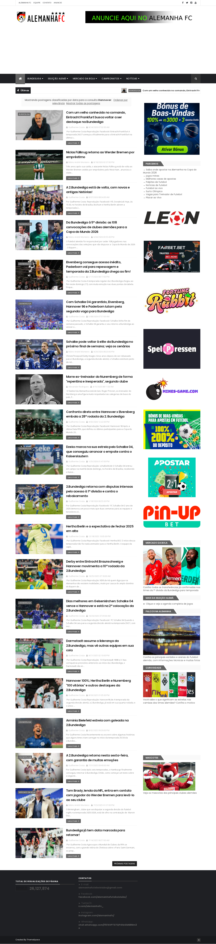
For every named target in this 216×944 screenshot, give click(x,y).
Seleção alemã (57, 78)
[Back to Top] (199, 940)
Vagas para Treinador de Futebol (164, 194)
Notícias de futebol (156, 185)
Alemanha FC (25, 3)
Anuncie (58, 3)
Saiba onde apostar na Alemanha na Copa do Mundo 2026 (170, 171)
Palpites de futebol (156, 182)
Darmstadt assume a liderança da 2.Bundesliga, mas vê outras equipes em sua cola (100, 645)
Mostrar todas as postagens (83, 103)
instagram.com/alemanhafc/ (96, 915)
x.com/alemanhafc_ (90, 906)
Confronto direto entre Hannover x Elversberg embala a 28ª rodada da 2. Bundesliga (100, 414)
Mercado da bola (84, 78)
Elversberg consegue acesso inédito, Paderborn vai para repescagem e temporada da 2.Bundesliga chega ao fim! (98, 267)
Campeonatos (110, 78)
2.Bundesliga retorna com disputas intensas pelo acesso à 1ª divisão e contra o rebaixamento (99, 491)
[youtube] (195, 3)
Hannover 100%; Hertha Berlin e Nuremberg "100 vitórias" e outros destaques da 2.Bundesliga (98, 685)
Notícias (131, 78)
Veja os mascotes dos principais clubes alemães (170, 792)
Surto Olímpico (154, 191)
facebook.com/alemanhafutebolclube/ (102, 897)
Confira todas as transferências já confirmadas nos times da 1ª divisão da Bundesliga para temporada (171, 589)
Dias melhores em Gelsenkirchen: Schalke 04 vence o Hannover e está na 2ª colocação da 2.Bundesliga (100, 606)
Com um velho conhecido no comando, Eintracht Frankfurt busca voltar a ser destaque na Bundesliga (96, 117)
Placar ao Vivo (153, 197)
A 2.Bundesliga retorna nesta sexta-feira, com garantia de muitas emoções (97, 757)
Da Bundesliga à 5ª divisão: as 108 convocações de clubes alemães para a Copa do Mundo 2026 (96, 227)
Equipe (37, 3)
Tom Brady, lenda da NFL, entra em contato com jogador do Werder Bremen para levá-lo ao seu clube (100, 795)
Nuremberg (24, 378)
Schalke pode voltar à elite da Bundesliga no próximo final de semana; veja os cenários (99, 343)
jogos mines (152, 175)
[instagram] (191, 3)
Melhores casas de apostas (161, 178)
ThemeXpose (33, 939)
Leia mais (72, 142)
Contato (47, 3)
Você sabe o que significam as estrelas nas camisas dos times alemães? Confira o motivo (169, 701)
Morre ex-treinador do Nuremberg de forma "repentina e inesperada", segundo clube (99, 378)
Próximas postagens (124, 863)
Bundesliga (34, 78)
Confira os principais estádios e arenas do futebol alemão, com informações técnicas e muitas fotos (171, 659)
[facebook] (183, 3)
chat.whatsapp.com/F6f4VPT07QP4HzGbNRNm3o (107, 926)
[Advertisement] (108, 50)
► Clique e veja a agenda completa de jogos (168, 603)
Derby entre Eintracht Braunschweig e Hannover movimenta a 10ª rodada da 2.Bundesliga (95, 566)
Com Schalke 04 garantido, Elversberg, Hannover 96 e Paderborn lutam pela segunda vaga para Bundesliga (95, 306)
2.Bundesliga (25, 189)
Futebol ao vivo (154, 188)
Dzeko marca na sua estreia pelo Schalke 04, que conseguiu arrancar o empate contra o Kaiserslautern (99, 451)
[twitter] (187, 3)
